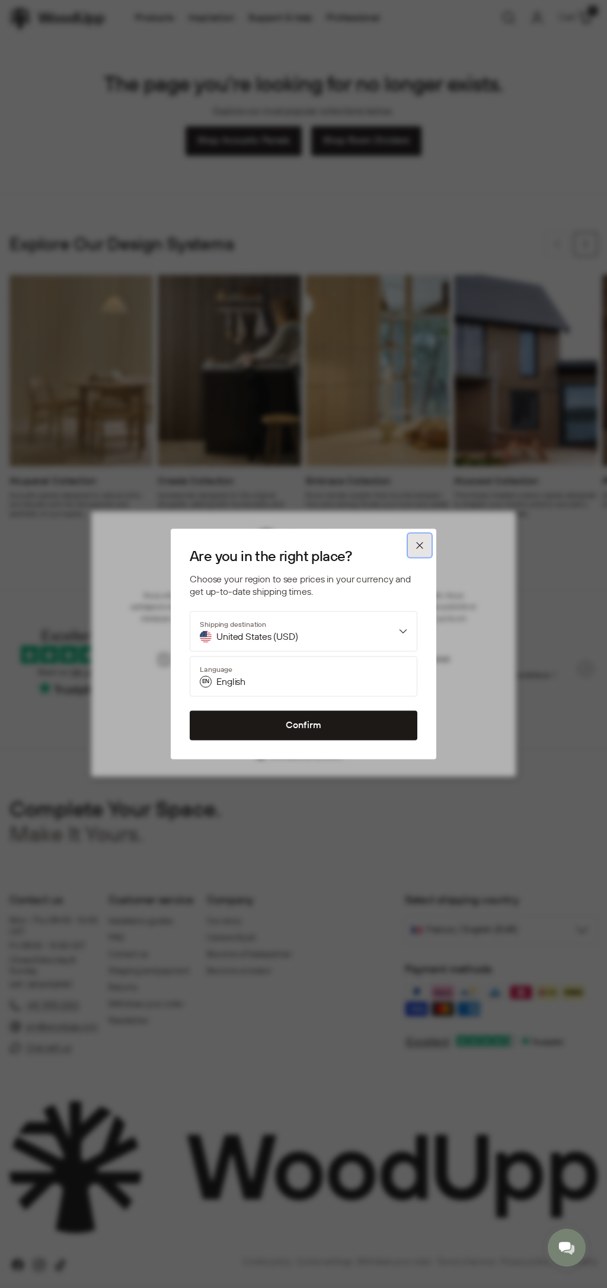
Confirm (303, 725)
